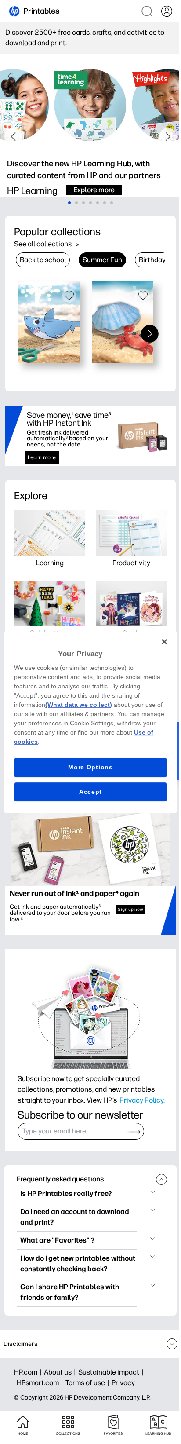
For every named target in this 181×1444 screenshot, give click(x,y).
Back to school (43, 260)
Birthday (152, 260)
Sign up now (130, 909)
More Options (90, 767)
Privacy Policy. (142, 1100)
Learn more (42, 457)
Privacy (123, 1382)
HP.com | (29, 1372)
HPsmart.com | (41, 1382)
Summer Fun (102, 260)
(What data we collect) (78, 704)
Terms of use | (88, 1382)
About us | (61, 1372)
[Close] (164, 641)
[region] (90, 722)
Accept (90, 791)
